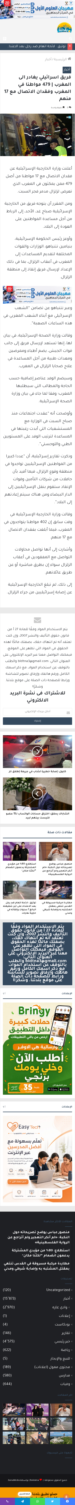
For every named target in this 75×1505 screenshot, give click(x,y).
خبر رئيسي (62, 1342)
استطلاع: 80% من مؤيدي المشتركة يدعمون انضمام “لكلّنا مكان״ (20, 867)
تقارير (66, 1333)
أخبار (48, 60)
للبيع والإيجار (60, 1359)
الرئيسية (61, 60)
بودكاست (62, 1325)
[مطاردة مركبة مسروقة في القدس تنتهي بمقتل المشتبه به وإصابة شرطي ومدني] (55, 890)
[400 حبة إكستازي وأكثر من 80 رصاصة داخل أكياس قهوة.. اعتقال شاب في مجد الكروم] (37, 1438)
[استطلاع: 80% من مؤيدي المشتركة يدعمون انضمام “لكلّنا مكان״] (19, 851)
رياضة (65, 1350)
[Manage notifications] (66, 1497)
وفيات (65, 1384)
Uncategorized (58, 1290)
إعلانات (64, 1316)
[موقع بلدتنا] (64, 27)
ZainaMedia (14, 1480)
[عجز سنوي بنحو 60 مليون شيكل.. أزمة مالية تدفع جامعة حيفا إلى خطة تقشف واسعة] (61, 1438)
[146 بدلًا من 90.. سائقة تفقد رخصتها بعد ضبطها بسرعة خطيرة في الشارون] (14, 1438)
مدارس (64, 1376)
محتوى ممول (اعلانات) (52, 1367)
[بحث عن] (70, 39)
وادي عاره (59, 1308)
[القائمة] (4, 39)
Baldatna (34, 1480)
